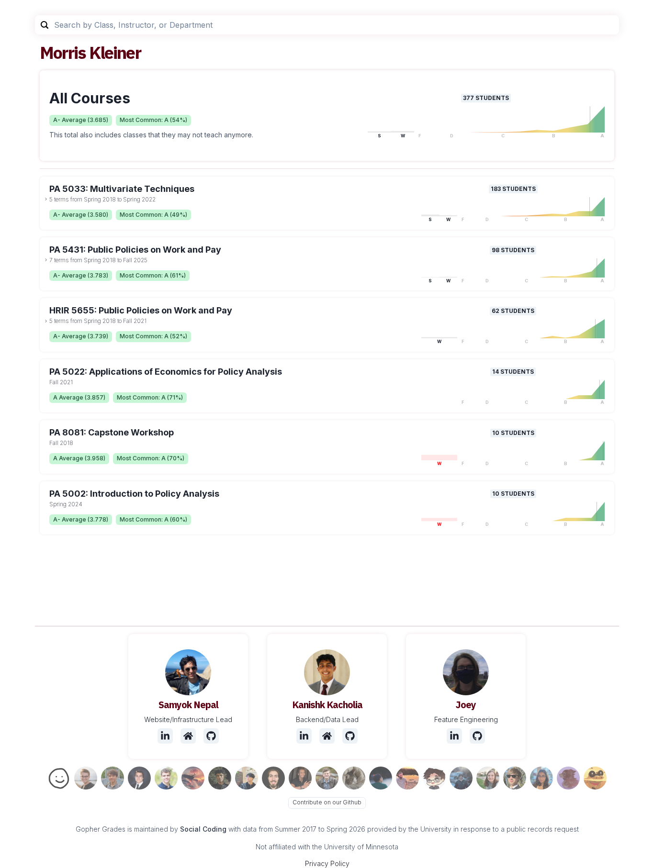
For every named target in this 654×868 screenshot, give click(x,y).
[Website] (188, 736)
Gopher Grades (100, 829)
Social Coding (203, 829)
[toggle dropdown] (46, 199)
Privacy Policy (327, 863)
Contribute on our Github (327, 802)
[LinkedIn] (165, 736)
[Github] (211, 736)
